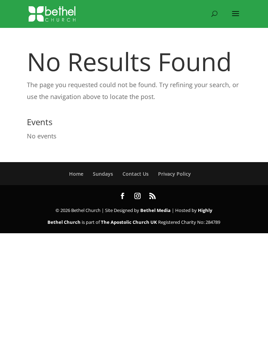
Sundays (103, 173)
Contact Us (135, 173)
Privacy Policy (174, 173)
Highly (205, 210)
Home (76, 173)
